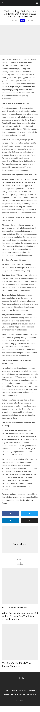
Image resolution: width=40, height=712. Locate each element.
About (14, 690)
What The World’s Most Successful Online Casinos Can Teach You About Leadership (20, 616)
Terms (6, 694)
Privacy (32, 690)
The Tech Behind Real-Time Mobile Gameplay (17, 664)
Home (7, 690)
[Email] (29, 520)
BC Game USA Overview (14, 607)
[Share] (10, 513)
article (22, 20)
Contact (22, 690)
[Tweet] (29, 513)
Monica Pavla (14, 20)
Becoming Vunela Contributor (23, 694)
